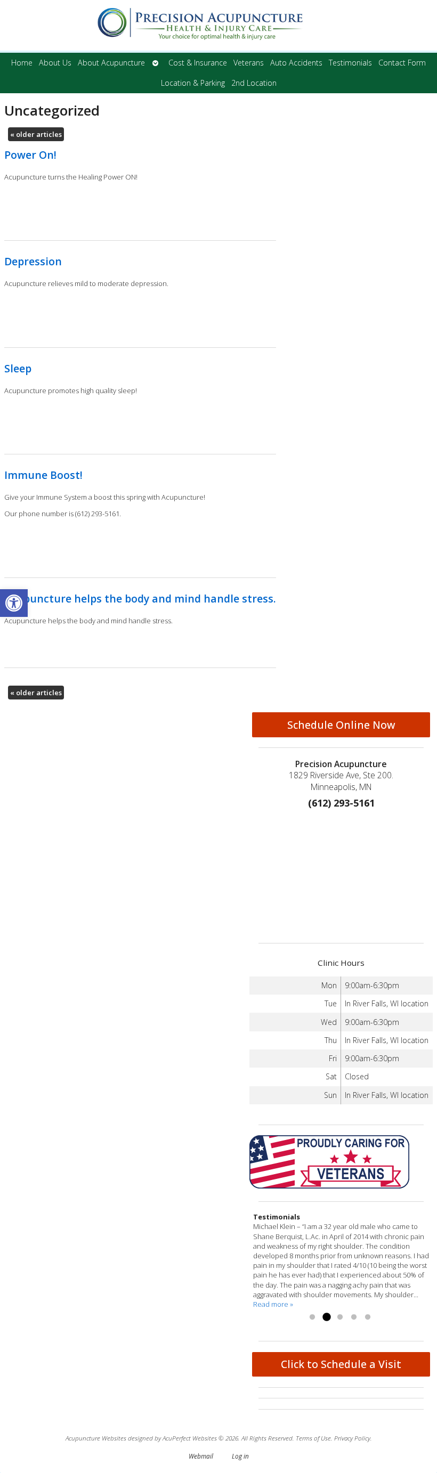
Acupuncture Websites (96, 1438)
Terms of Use (313, 1438)
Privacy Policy (352, 1438)
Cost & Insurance (197, 63)
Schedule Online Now (341, 725)
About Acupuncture (111, 63)
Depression (33, 261)
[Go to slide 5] (367, 1317)
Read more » (273, 1304)
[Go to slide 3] (340, 1317)
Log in (240, 1456)
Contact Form (402, 63)
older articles (36, 134)
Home (22, 63)
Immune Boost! (43, 475)
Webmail (201, 1456)
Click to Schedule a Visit (341, 1364)
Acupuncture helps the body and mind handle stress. (140, 598)
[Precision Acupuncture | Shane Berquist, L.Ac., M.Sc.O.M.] (218, 26)
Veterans (248, 63)
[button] (14, 603)
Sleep (17, 368)
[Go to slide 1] (312, 1317)
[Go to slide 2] (326, 1317)
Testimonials (350, 63)
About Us (55, 63)
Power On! (30, 155)
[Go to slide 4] (354, 1317)
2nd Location (254, 83)
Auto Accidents (296, 63)
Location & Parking (193, 83)
